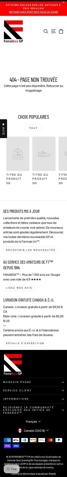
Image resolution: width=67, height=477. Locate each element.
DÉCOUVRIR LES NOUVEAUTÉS (30, 250)
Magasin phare (17, 382)
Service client (17, 390)
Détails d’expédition (25, 343)
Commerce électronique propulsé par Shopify (33, 473)
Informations (16, 398)
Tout (33, 128)
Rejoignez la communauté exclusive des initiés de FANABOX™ (28, 410)
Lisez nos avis (19, 287)
